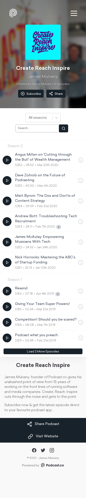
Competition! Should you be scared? (46, 319)
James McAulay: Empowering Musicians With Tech (39, 239)
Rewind (21, 288)
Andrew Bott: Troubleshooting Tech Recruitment (46, 219)
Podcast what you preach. (36, 335)
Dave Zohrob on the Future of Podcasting (40, 178)
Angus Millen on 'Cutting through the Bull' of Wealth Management (43, 157)
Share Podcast (47, 424)
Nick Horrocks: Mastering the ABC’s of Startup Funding (45, 260)
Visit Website (47, 436)
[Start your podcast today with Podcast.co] (52, 466)
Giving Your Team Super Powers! (42, 304)
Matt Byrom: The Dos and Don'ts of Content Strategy (45, 198)
